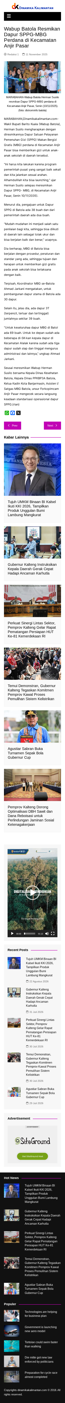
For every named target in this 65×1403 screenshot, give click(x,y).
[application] (32, 892)
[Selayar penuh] (53, 933)
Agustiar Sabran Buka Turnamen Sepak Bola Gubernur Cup (25, 753)
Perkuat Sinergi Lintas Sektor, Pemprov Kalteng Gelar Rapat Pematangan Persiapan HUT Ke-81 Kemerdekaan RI (41, 1241)
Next (50, 425)
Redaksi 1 (13, 54)
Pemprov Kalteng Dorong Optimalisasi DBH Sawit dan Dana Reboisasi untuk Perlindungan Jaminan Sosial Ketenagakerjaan (31, 815)
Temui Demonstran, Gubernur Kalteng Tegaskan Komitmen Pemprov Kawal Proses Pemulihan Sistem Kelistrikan (43, 1267)
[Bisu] (47, 933)
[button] (32, 892)
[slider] (29, 933)
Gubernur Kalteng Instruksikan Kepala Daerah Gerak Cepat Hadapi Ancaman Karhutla (32, 569)
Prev (15, 425)
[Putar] (12, 933)
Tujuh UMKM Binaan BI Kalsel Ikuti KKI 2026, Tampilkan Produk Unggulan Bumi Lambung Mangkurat (41, 967)
